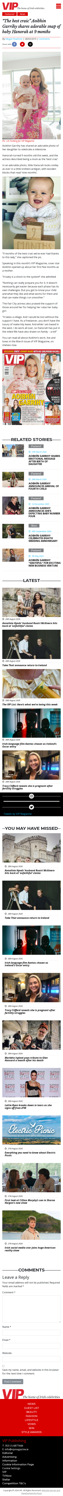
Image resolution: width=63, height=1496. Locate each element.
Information (9, 1460)
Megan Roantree (14, 38)
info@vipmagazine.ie (16, 1449)
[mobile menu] (58, 6)
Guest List (31, 1408)
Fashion (31, 1416)
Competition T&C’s (14, 1483)
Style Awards (32, 1432)
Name (6, 1327)
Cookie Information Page (18, 1464)
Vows (32, 1424)
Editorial (7, 1453)
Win (31, 1428)
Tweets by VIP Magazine (18, 814)
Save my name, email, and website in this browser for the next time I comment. (30, 1371)
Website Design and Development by (40, 1492)
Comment (8, 1292)
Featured (36, 446)
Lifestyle (31, 1420)
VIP (4, 1472)
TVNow (6, 1475)
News (34, 525)
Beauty (31, 1412)
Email (6, 1340)
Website (7, 1353)
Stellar (6, 1479)
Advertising (9, 1456)
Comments (44, 38)
